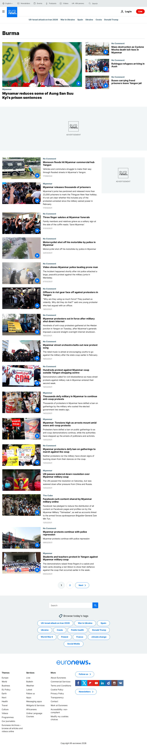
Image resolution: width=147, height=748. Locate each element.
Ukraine (89, 19)
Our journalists (8, 721)
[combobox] (104, 3)
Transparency (57, 697)
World (4, 681)
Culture (5, 709)
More (53, 672)
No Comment (118, 43)
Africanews (31, 709)
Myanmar (7, 89)
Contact (54, 701)
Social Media (73, 643)
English (8, 3)
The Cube (48, 495)
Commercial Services (60, 681)
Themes (5, 672)
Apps (28, 697)
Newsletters (85, 691)
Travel (4, 705)
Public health (77, 630)
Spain (80, 19)
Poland (64, 637)
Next (81, 585)
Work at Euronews (59, 705)
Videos (5, 713)
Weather (30, 685)
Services (30, 672)
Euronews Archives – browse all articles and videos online (12, 728)
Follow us (30, 693)
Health (5, 701)
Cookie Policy (57, 689)
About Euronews (58, 677)
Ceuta (99, 19)
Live (140, 11)
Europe (5, 677)
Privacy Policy (57, 693)
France (79, 637)
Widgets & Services (35, 705)
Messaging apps (34, 701)
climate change (98, 637)
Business (6, 685)
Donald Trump (111, 19)
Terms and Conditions (61, 685)
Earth (4, 693)
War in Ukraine (67, 19)
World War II (47, 637)
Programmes (8, 717)
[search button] (89, 3)
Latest (29, 689)
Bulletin (29, 681)
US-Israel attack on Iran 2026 (43, 19)
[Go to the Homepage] (12, 12)
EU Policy (6, 689)
